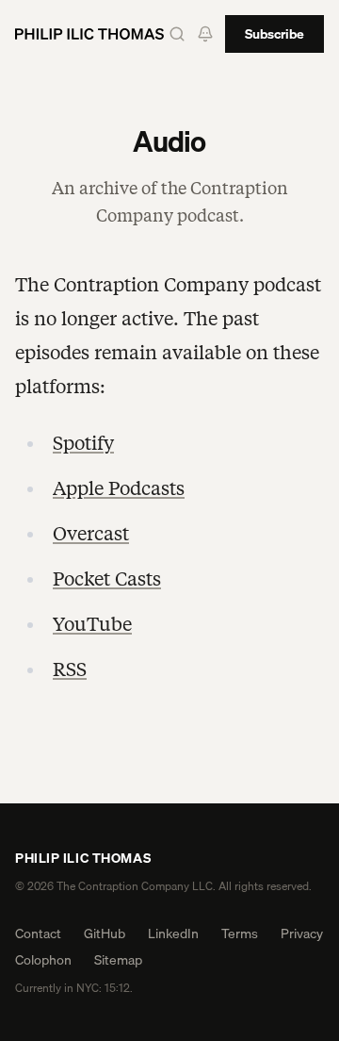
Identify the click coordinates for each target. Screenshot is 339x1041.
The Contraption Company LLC (134, 886)
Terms (239, 933)
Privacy (302, 933)
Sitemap (118, 959)
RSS (70, 669)
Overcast (91, 533)
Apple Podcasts (119, 488)
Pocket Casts (107, 579)
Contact (38, 933)
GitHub (104, 933)
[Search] (177, 34)
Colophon (43, 959)
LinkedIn (173, 933)
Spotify (83, 443)
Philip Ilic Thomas (83, 858)
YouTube (92, 624)
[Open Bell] (205, 34)
